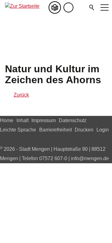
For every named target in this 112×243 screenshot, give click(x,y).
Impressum (43, 120)
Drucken (84, 129)
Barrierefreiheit (55, 129)
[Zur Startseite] (22, 7)
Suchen (92, 7)
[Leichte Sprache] (56, 7)
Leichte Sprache (18, 129)
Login (102, 129)
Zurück (21, 95)
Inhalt (22, 120)
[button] (81, 7)
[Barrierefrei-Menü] (68, 7)
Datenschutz (72, 120)
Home (6, 120)
